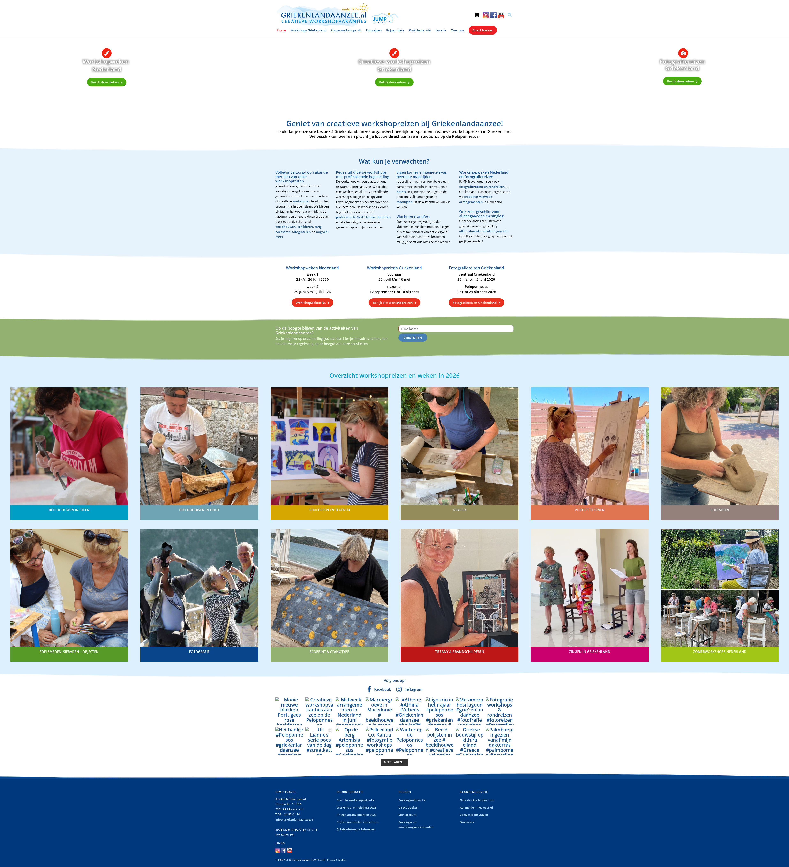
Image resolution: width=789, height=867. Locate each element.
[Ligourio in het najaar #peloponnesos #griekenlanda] (439, 711)
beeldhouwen (285, 227)
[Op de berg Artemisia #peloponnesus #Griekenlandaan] (349, 741)
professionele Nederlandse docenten (363, 217)
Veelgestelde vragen (474, 815)
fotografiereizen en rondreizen (482, 186)
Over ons (457, 30)
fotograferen (301, 232)
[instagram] (486, 15)
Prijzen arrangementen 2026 (356, 815)
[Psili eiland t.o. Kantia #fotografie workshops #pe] (379, 741)
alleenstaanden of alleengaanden (484, 231)
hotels (402, 192)
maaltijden (405, 202)
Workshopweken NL (311, 303)
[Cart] (476, 11)
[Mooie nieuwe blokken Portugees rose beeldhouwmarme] (289, 711)
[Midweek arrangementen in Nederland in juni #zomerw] (349, 711)
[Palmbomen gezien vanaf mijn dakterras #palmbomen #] (500, 741)
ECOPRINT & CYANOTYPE (329, 651)
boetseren (283, 232)
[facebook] (493, 15)
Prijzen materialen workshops (358, 822)
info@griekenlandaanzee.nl (294, 819)
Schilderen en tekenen (329, 510)
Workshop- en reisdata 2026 (356, 807)
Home (281, 30)
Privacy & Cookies (336, 859)
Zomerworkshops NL (346, 30)
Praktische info (420, 30)
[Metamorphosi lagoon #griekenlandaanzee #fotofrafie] (470, 711)
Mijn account (407, 815)
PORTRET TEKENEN (590, 510)
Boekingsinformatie (412, 800)
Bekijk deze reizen (392, 82)
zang (318, 227)
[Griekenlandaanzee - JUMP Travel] (337, 25)
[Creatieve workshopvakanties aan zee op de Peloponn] (319, 711)
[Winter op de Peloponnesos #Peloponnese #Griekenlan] (409, 741)
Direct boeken (482, 30)
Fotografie (199, 651)
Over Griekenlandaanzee (477, 800)
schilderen (305, 227)
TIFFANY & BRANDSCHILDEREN (459, 651)
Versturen (412, 338)
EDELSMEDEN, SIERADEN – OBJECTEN (69, 651)
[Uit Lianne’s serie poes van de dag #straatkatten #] (319, 741)
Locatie (441, 30)
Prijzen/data (395, 30)
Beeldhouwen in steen (69, 510)
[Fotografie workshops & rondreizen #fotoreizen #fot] (500, 711)
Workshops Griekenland (308, 30)
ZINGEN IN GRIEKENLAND (589, 651)
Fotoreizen (374, 30)
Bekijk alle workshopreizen (393, 303)
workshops (301, 201)
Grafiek (459, 510)
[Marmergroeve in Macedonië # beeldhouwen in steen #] (379, 711)
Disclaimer (467, 822)
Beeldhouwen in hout (199, 510)
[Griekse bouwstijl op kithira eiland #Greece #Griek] (470, 741)
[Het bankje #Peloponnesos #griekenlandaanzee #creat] (289, 741)
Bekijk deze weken (105, 82)
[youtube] (501, 15)
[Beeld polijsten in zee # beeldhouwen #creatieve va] (439, 741)
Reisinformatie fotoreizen (357, 829)
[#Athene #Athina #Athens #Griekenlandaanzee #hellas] (409, 711)
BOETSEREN (719, 510)
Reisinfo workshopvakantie (356, 800)
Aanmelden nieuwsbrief (476, 807)
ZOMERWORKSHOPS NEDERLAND (719, 651)
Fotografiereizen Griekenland (475, 303)
